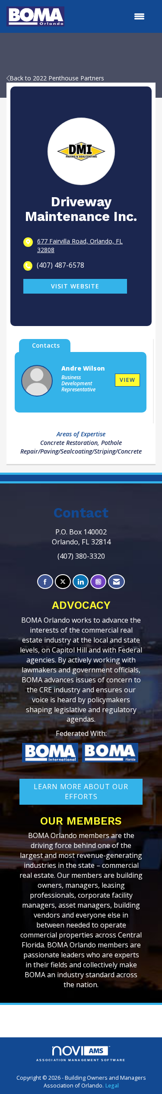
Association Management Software (81, 1060)
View (127, 380)
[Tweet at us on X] (63, 581)
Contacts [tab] (46, 345)
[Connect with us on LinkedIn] (81, 581)
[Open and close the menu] (109, 16)
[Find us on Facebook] (45, 581)
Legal (112, 1085)
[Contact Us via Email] (116, 581)
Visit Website (75, 286)
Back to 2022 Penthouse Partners (57, 78)
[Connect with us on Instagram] (98, 581)
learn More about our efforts (81, 791)
